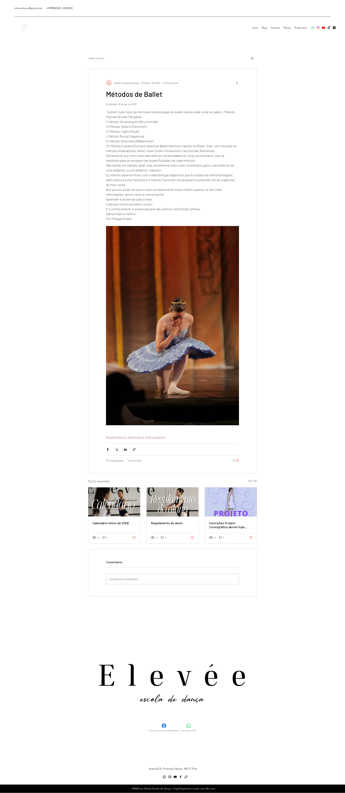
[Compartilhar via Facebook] (107, 449)
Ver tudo (252, 480)
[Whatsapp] (312, 27)
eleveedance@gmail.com (28, 8)
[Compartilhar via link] (134, 449)
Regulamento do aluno (167, 523)
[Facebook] (329, 27)
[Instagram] (318, 27)
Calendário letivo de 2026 (111, 523)
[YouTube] (323, 27)
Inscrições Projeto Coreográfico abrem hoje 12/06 (227, 525)
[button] (252, 58)
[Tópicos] (334, 27)
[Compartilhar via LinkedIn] (125, 449)
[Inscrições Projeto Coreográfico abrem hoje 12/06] (231, 502)
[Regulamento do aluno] (173, 502)
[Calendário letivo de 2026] (114, 502)
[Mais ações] (237, 83)
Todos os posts (96, 58)
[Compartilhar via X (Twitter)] (116, 449)
